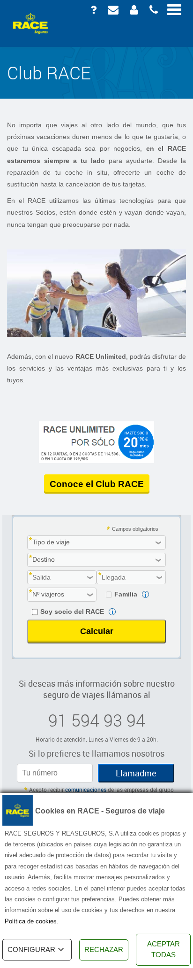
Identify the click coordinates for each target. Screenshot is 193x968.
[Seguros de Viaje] (30, 23)
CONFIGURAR (31, 949)
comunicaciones (85, 789)
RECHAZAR (103, 949)
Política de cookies (31, 921)
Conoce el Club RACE (97, 484)
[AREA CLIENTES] (133, 9)
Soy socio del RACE (72, 611)
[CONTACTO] (112, 9)
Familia (125, 594)
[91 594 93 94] (153, 9)
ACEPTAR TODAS (163, 949)
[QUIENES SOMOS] (92, 9)
